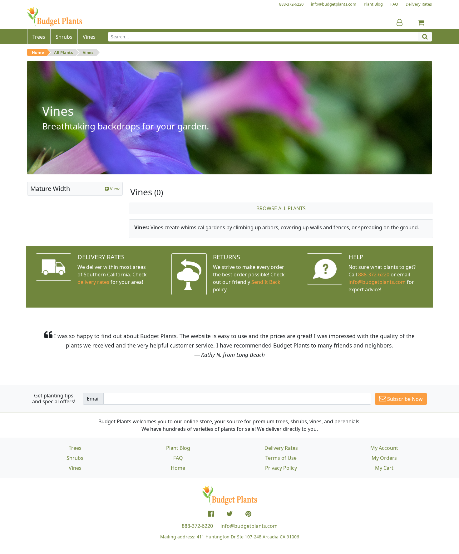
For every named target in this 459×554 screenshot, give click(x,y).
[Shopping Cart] (421, 22)
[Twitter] (229, 513)
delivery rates (93, 282)
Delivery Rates (281, 448)
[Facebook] (211, 513)
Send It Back (265, 282)
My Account (384, 448)
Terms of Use (281, 457)
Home (38, 52)
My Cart (384, 467)
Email (93, 398)
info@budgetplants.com (249, 525)
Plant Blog (178, 448)
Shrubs (75, 457)
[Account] (399, 22)
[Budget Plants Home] (54, 17)
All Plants (63, 52)
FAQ (178, 457)
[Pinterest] (248, 513)
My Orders (384, 457)
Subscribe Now (404, 399)
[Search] (425, 36)
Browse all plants (281, 208)
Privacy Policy (281, 467)
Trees (75, 448)
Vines (88, 52)
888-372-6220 (373, 274)
